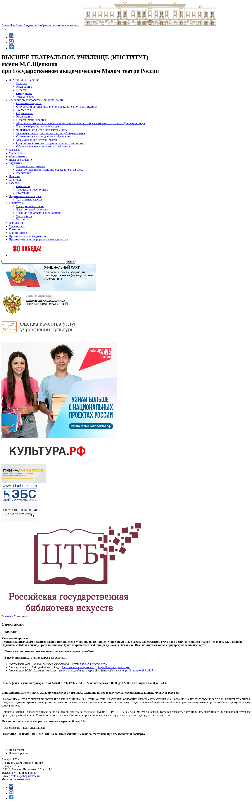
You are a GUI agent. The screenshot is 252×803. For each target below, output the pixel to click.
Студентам (15, 163)
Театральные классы (29, 199)
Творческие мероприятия (32, 189)
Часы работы (24, 216)
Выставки (22, 192)
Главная (6, 616)
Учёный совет (25, 96)
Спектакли (16, 179)
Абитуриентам (18, 156)
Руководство (24, 86)
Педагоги (22, 89)
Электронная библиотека (32, 209)
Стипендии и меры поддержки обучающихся (44, 136)
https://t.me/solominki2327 (137, 670)
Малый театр (17, 226)
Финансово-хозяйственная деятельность (41, 129)
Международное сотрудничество (37, 139)
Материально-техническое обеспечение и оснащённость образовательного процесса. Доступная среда (80, 123)
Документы (23, 109)
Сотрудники (24, 93)
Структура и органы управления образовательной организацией (57, 106)
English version (18, 232)
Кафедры (14, 149)
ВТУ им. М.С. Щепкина (24, 80)
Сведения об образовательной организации (51, 25)
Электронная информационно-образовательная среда (49, 169)
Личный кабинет (12, 25)
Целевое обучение (20, 159)
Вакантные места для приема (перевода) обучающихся (50, 133)
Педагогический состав (31, 119)
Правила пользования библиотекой (38, 212)
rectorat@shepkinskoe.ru (25, 776)
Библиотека (16, 202)
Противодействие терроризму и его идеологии (38, 239)
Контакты (22, 219)
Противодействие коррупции (27, 236)
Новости (14, 176)
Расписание (23, 173)
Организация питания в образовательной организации (50, 143)
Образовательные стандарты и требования (43, 146)
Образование (24, 113)
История (21, 83)
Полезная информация (30, 166)
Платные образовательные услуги (37, 126)
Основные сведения (29, 103)
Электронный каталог (30, 206)
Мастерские (16, 153)
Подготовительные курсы (25, 196)
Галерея (14, 182)
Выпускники (17, 222)
